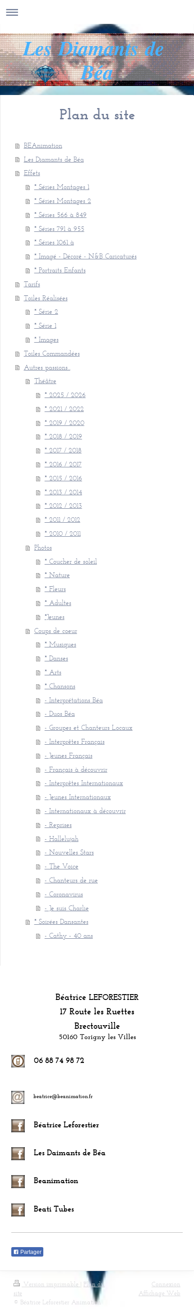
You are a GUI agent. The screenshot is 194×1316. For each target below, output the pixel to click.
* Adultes (58, 602)
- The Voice (62, 866)
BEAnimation (43, 145)
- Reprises (58, 824)
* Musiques (60, 644)
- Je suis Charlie (67, 908)
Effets (32, 172)
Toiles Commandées (52, 353)
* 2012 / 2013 (63, 505)
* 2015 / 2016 (63, 478)
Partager (30, 1252)
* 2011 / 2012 (62, 519)
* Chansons (60, 686)
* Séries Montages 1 (61, 186)
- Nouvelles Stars (69, 852)
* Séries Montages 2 (62, 200)
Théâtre (45, 380)
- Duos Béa (60, 713)
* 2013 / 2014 (63, 492)
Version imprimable (51, 1284)
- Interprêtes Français (75, 741)
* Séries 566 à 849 (60, 214)
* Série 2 (46, 311)
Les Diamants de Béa (54, 159)
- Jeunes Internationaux (78, 796)
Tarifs (32, 284)
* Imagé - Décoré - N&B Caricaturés (85, 256)
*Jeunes (55, 616)
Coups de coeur (55, 630)
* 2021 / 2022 (64, 408)
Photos (43, 547)
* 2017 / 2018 (63, 450)
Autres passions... (47, 367)
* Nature (57, 574)
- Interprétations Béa (74, 700)
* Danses (56, 658)
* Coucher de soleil (71, 561)
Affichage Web (159, 1293)
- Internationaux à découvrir (85, 810)
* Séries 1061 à (54, 242)
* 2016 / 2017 (63, 464)
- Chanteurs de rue (71, 880)
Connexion (166, 1284)
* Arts (53, 672)
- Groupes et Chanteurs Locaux (89, 727)
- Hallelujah (62, 838)
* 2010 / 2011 (63, 533)
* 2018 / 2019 (63, 436)
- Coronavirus (64, 894)
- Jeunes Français (68, 755)
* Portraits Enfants (60, 270)
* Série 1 (45, 325)
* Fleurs (55, 588)
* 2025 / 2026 (65, 394)
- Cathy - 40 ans (69, 935)
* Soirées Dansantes (61, 921)
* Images (46, 339)
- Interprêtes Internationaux (84, 782)
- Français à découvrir (76, 769)
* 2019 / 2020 (64, 422)
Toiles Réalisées (46, 298)
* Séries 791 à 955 (59, 228)
